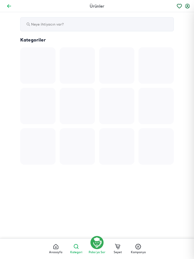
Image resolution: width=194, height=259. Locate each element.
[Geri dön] (9, 6)
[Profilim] (187, 6)
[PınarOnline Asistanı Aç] (97, 242)
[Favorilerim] (179, 6)
